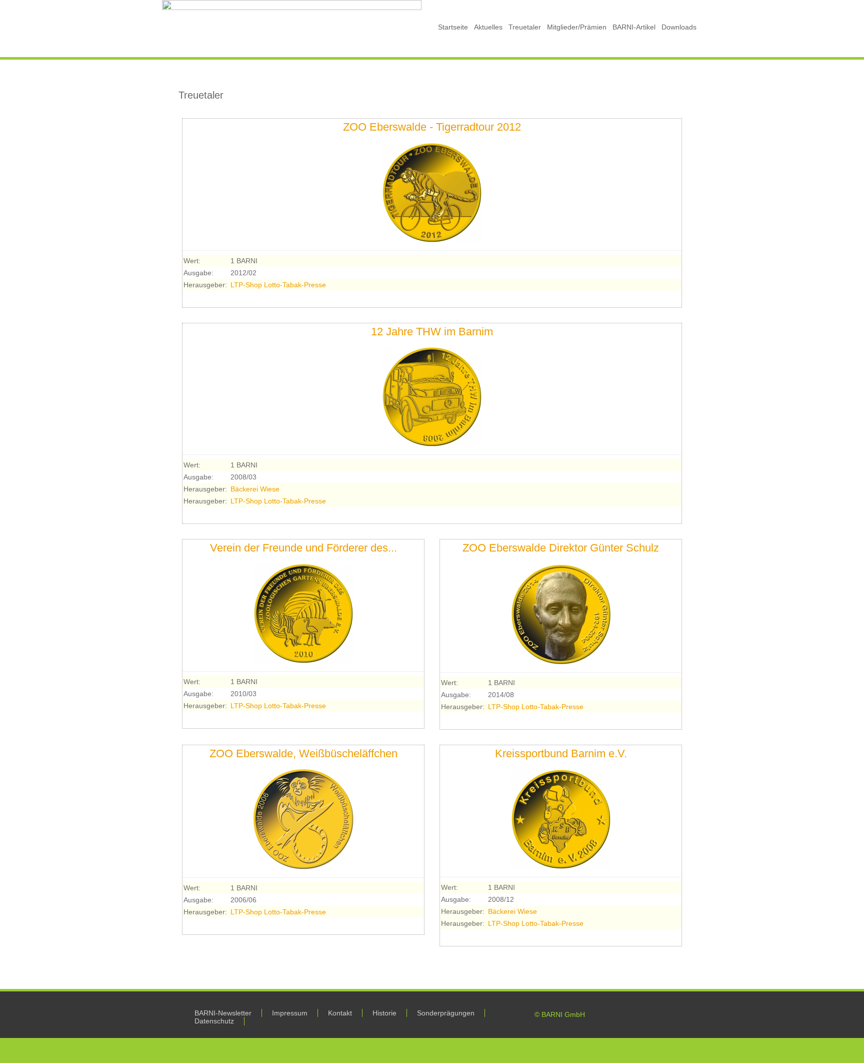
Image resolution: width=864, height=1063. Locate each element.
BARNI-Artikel (634, 27)
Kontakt (340, 1013)
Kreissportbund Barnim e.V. (561, 753)
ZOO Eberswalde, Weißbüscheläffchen (304, 753)
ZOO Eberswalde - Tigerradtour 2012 (432, 127)
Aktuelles (488, 27)
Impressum (290, 1013)
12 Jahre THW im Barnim (432, 331)
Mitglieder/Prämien (576, 27)
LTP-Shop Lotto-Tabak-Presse (278, 285)
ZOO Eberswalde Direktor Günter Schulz (560, 548)
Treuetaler (524, 27)
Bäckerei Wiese (255, 489)
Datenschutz (214, 1021)
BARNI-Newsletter (223, 1013)
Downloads (679, 27)
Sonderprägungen (445, 1013)
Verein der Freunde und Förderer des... (303, 548)
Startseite (453, 27)
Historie (384, 1013)
